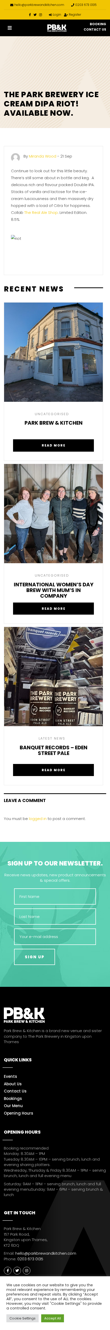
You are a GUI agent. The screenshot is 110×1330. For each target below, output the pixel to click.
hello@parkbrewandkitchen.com (39, 5)
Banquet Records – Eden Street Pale (53, 751)
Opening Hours (18, 1113)
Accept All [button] (52, 1318)
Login (57, 14)
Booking (98, 24)
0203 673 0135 (86, 5)
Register (75, 14)
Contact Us (95, 29)
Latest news (52, 738)
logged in (38, 818)
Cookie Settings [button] (22, 1318)
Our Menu (13, 1105)
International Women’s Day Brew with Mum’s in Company (53, 590)
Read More (53, 445)
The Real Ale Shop (41, 212)
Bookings (13, 1098)
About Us (13, 1084)
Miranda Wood (42, 156)
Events (10, 1076)
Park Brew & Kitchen (54, 423)
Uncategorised (52, 414)
